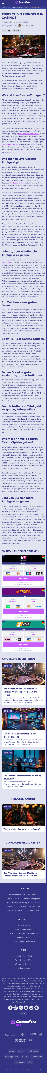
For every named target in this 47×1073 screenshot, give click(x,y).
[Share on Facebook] (9, 30)
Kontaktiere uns (23, 968)
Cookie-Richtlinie (9, 1070)
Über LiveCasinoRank (23, 956)
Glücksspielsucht (23, 937)
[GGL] (11, 1034)
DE (22, 1013)
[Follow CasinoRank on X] (21, 1007)
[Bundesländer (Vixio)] (24, 1034)
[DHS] (33, 1034)
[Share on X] (4, 30)
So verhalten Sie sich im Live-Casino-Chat (23, 906)
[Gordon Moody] (20, 1040)
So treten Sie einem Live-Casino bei (23, 894)
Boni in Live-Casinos (23, 929)
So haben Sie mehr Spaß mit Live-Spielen (23, 898)
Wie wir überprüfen (23, 960)
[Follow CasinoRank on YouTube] (26, 1007)
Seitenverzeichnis (38, 1070)
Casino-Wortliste (23, 925)
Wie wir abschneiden (23, 964)
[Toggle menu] (3, 3)
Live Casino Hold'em (17, 183)
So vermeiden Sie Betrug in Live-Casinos (23, 902)
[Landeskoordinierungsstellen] (41, 1034)
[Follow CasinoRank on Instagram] (15, 1007)
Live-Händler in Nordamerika (28, 134)
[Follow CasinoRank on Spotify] (31, 1007)
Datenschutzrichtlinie (23, 1070)
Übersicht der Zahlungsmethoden (24, 933)
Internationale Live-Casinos (23, 941)
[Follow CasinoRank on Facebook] (10, 1007)
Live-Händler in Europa (10, 144)
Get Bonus (23, 578)
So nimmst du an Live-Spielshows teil (23, 910)
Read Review (23, 582)
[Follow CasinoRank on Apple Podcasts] (36, 1007)
